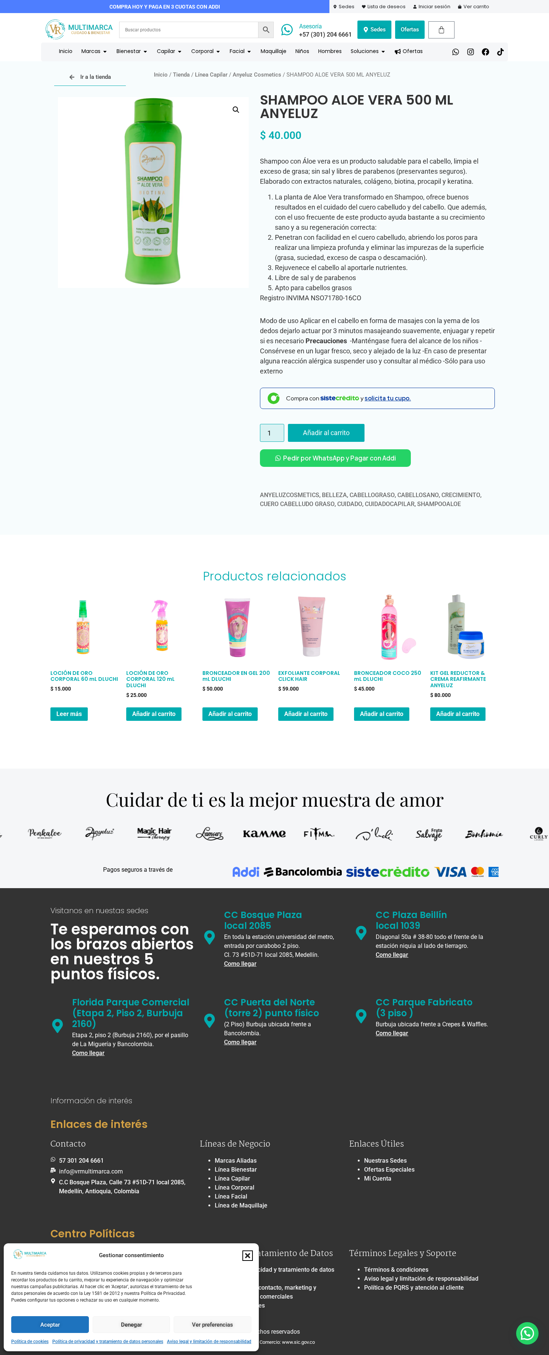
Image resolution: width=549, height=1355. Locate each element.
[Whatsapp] (455, 51)
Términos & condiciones (396, 1269)
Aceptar (50, 1324)
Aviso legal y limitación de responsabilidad (209, 1341)
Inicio (161, 74)
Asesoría (310, 26)
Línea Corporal (234, 1187)
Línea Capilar (211, 74)
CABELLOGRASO (372, 495)
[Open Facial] (249, 51)
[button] (247, 1255)
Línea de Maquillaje (241, 1205)
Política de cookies (30, 1341)
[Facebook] (485, 51)
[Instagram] (470, 51)
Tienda (181, 74)
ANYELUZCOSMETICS (289, 495)
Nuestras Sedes (385, 1160)
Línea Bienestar (236, 1169)
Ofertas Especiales (389, 1169)
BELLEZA (334, 495)
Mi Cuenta (377, 1178)
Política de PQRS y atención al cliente (414, 1287)
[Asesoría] (287, 29)
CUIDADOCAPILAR (390, 504)
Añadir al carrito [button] (154, 713)
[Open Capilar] (179, 51)
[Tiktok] (500, 51)
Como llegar (240, 963)
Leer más (69, 713)
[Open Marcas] (105, 51)
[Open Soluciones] (383, 51)
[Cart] (441, 29)
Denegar (131, 1324)
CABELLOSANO (418, 495)
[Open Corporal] (218, 51)
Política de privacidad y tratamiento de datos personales (107, 1341)
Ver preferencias (212, 1324)
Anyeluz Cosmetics (257, 74)
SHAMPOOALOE (439, 504)
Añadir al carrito (326, 433)
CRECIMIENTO (460, 495)
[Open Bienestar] (145, 51)
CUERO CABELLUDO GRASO (297, 504)
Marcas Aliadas (236, 1160)
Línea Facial (231, 1196)
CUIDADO (349, 504)
